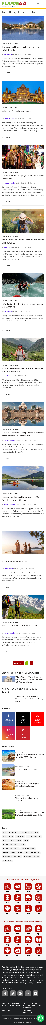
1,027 (23, 719)
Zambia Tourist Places (32, 853)
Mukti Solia (8, 247)
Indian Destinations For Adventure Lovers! (20, 625)
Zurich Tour (20, 837)
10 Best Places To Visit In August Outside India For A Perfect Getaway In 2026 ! (29, 699)
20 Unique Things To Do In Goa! (27, 769)
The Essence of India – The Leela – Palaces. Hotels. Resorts (20, 48)
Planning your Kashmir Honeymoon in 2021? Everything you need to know (20, 498)
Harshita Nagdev (9, 183)
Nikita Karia (8, 54)
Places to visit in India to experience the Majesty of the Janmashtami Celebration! (23, 434)
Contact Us (29, 1022)
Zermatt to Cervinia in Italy (12, 853)
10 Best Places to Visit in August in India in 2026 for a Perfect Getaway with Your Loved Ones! (28, 679)
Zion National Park (28, 849)
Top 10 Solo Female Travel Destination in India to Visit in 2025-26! (23, 241)
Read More (6, 73)
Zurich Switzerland (33, 837)
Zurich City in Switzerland (12, 841)
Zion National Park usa (11, 849)
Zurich (26, 841)
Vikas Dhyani (8, 568)
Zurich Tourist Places (10, 833)
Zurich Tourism (8, 837)
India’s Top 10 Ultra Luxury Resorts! (16, 111)
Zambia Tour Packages (31, 857)
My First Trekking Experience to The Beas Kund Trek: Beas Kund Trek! (22, 370)
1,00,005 (8, 735)
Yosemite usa (7, 861)
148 (23, 735)
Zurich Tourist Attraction (29, 833)
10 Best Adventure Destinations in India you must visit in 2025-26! (23, 305)
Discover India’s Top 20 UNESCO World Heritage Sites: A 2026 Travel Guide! (29, 813)
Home (15, 1022)
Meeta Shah (8, 376)
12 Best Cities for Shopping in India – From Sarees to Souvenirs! (23, 177)
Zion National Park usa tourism (13, 845)
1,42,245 (8, 721)
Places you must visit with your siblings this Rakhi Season (27, 784)
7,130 (37, 721)
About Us (21, 1022)
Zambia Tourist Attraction (12, 857)
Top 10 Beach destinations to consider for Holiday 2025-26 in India (29, 755)
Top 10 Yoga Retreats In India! (14, 561)
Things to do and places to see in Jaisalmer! (27, 799)
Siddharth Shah (9, 118)
